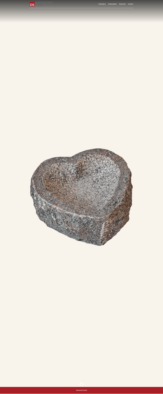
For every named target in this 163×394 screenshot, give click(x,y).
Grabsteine (102, 4)
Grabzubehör (112, 4)
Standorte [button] (122, 4)
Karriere (130, 4)
